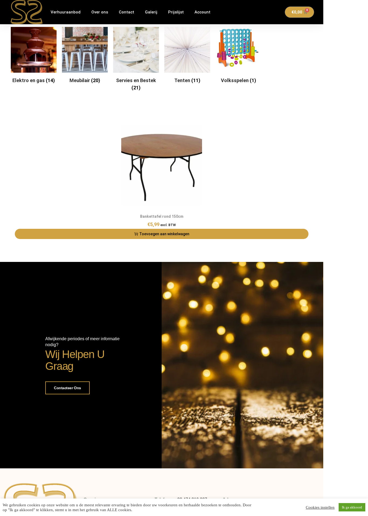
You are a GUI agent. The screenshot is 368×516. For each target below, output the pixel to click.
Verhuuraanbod (66, 12)
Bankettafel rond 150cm (161, 216)
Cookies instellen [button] (320, 507)
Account (202, 12)
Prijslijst (176, 12)
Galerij (151, 12)
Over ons (99, 12)
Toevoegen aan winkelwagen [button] (164, 234)
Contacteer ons (67, 388)
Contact (126, 12)
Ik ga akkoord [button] (352, 507)
